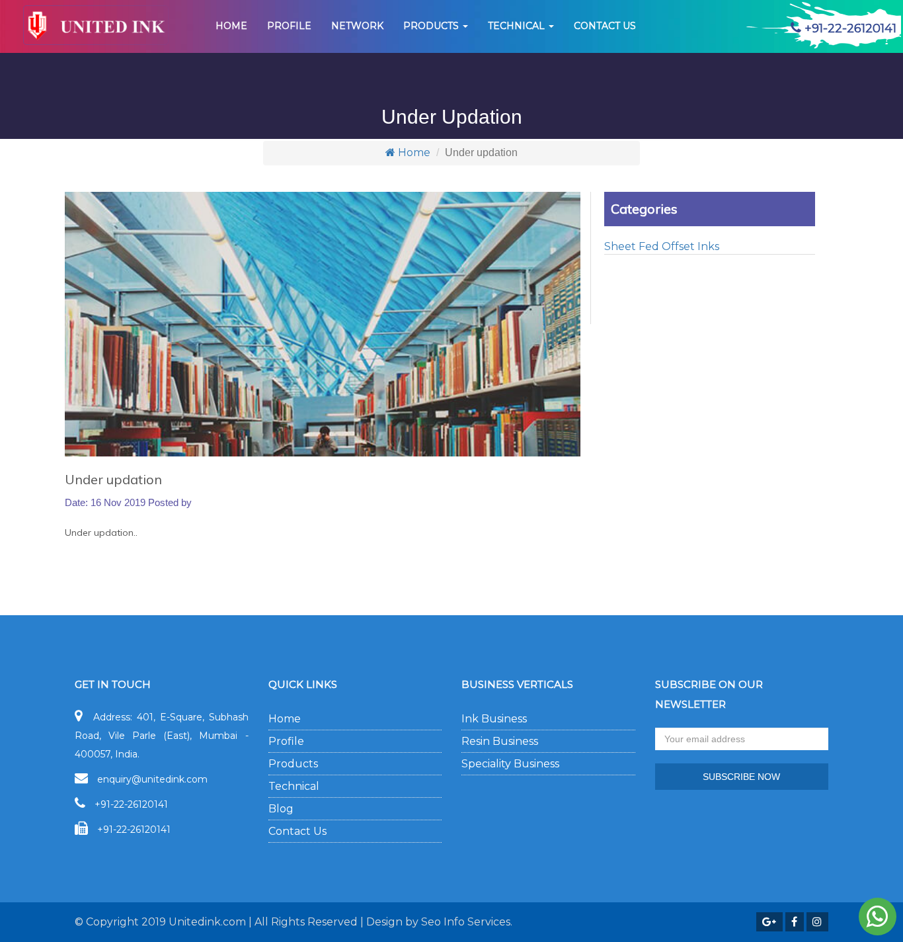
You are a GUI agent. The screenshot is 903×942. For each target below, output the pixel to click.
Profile (289, 26)
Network (357, 26)
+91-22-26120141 (131, 804)
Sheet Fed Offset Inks (661, 246)
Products (432, 26)
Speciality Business (510, 763)
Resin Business (499, 741)
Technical (517, 26)
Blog (281, 808)
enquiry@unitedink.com (152, 779)
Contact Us (297, 831)
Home (231, 26)
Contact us (605, 26)
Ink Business (494, 718)
